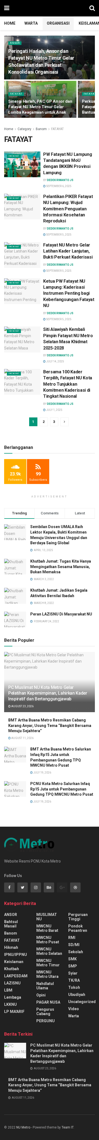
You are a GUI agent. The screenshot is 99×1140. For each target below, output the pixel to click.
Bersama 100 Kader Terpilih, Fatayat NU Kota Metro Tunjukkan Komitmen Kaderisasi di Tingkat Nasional (67, 384)
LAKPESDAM (16, 976)
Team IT (67, 1127)
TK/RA (74, 980)
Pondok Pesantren (77, 928)
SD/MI (73, 945)
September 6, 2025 (59, 186)
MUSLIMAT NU (46, 916)
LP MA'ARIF (14, 1011)
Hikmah (11, 947)
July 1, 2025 (54, 409)
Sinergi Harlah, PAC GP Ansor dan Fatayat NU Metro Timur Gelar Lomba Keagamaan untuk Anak (40, 107)
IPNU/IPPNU (15, 954)
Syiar (73, 973)
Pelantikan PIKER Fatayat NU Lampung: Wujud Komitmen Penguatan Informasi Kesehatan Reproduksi (68, 209)
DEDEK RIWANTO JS (60, 180)
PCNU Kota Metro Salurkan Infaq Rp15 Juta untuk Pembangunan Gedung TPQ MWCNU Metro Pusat (61, 789)
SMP (72, 966)
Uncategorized (82, 1001)
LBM (8, 990)
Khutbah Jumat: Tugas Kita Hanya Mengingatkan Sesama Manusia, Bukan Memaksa (60, 566)
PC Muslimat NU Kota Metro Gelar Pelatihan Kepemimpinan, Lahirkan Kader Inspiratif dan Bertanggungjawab (47, 693)
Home (9, 23)
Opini (41, 995)
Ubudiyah (76, 994)
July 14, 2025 (55, 361)
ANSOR (15, 43)
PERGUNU (45, 1021)
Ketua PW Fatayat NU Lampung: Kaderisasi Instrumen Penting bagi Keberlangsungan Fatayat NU (68, 293)
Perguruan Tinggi (78, 916)
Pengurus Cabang (45, 1011)
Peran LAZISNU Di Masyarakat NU (61, 614)
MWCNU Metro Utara (47, 974)
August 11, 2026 (22, 738)
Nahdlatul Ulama (45, 985)
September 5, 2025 (59, 234)
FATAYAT (16, 94)
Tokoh (74, 987)
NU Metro (23, 1127)
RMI (71, 937)
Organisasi (58, 23)
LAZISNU (12, 983)
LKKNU (10, 1004)
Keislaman (13, 961)
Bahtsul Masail (11, 924)
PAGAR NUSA (48, 1002)
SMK (72, 959)
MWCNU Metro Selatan (49, 951)
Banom (41, 129)
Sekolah (75, 952)
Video (73, 1009)
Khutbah (11, 969)
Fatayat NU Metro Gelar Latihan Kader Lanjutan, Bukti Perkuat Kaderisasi (67, 251)
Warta (31, 23)
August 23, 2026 (22, 706)
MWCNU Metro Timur (48, 962)
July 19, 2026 (42, 772)
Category (24, 129)
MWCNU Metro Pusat (47, 939)
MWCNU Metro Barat (47, 928)
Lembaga (12, 997)
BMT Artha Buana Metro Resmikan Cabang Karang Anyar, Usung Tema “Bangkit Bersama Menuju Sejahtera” (49, 725)
